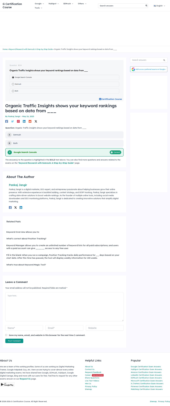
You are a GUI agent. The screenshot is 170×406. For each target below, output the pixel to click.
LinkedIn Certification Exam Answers (146, 375)
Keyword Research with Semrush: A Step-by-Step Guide (31, 49)
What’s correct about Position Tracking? (26, 238)
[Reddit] (30, 121)
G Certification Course (12, 5)
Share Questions (92, 378)
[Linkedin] (24, 121)
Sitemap (88, 389)
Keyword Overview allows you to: (22, 232)
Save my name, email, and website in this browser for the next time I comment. (47, 335)
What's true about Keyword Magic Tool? (26, 264)
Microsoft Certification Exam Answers (147, 381)
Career (94, 375)
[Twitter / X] (36, 121)
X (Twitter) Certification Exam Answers (147, 383)
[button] (42, 3)
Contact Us (89, 369)
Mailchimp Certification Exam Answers (147, 389)
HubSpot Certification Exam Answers (146, 369)
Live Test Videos (92, 381)
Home (5, 49)
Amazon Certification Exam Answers (146, 372)
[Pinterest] (18, 121)
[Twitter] (12, 121)
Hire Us (88, 383)
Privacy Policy (91, 386)
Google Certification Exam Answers (146, 366)
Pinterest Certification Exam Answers (146, 386)
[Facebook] (6, 121)
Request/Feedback (93, 372)
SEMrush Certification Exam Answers (146, 378)
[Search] (146, 6)
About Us (89, 366)
